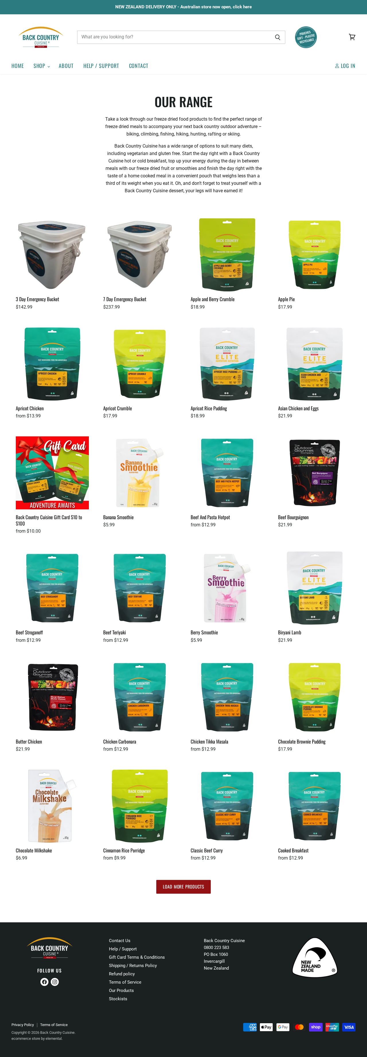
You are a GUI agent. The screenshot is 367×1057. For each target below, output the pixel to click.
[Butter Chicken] (52, 697)
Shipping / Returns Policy (133, 965)
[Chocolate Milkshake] (52, 806)
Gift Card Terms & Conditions (137, 957)
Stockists (118, 998)
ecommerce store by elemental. (37, 1038)
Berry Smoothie (204, 632)
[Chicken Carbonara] (139, 697)
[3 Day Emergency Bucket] (52, 254)
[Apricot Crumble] (139, 364)
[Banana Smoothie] (139, 472)
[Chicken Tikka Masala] (227, 697)
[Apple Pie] (314, 254)
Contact (139, 65)
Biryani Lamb (289, 632)
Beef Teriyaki (114, 632)
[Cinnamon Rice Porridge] (139, 806)
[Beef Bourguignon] (314, 472)
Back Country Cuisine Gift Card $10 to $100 (49, 520)
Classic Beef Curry (207, 850)
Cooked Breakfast (293, 850)
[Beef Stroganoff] (52, 588)
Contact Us (119, 940)
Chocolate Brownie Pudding (301, 741)
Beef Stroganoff (29, 632)
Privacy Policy (22, 1025)
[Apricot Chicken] (52, 364)
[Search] (277, 37)
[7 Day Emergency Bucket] (139, 254)
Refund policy (122, 973)
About (66, 65)
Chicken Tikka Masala (209, 741)
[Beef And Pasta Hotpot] (227, 472)
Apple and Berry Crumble (213, 299)
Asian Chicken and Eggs (298, 408)
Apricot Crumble (117, 408)
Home (17, 65)
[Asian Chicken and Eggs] (314, 364)
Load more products (183, 886)
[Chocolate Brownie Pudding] (314, 697)
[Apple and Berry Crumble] (227, 254)
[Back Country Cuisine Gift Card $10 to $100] (52, 472)
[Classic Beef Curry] (227, 806)
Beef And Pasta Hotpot (210, 517)
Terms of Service (125, 982)
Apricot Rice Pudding (209, 408)
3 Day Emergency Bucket (37, 299)
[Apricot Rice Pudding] (227, 364)
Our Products (121, 990)
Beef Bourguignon (293, 517)
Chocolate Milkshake (34, 850)
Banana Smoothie (118, 517)
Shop (40, 65)
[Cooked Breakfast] (314, 806)
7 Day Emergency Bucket (124, 299)
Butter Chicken (29, 741)
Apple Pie (286, 299)
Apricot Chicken (30, 408)
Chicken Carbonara (119, 741)
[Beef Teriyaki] (139, 588)
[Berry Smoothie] (227, 588)
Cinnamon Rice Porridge (124, 850)
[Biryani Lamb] (314, 588)
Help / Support (101, 65)
